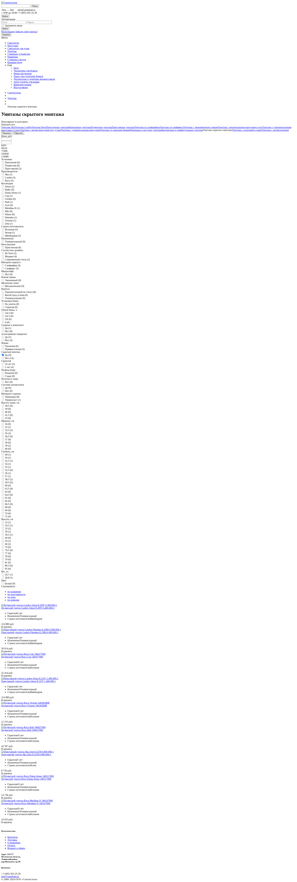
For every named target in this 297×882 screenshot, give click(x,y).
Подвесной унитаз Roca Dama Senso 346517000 (26, 779)
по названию (14, 591)
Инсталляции (21, 87)
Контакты (12, 837)
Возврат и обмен (16, 848)
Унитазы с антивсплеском (275, 130)
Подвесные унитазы (101, 127)
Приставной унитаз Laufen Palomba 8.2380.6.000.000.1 (29, 632)
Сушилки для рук (16, 59)
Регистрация (8, 31)
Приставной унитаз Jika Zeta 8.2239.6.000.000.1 (26, 754)
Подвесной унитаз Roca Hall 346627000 (22, 730)
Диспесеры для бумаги (26, 70)
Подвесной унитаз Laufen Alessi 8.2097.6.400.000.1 (28, 608)
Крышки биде (14, 62)
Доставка (12, 840)
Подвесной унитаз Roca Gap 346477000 (22, 657)
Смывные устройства (18, 54)
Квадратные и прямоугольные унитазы (182, 130)
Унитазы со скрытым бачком (115, 130)
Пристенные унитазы (57, 127)
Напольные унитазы (80, 127)
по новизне (13, 600)
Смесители (13, 43)
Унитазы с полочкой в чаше (246, 130)
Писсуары (12, 45)
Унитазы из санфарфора (147, 127)
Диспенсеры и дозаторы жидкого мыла (34, 79)
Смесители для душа (18, 48)
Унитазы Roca (39, 127)
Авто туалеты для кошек (26, 82)
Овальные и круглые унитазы (145, 130)
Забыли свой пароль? (26, 31)
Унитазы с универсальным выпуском (80, 130)
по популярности (16, 594)
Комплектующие (22, 84)
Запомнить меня (13, 25)
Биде (16, 68)
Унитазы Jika (8, 127)
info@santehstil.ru (10, 876)
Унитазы (12, 51)
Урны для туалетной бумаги (28, 76)
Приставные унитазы (123, 127)
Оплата (11, 845)
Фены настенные (23, 73)
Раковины (12, 57)
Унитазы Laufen (23, 127)
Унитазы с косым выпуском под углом (40, 130)
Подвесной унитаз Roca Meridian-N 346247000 (25, 803)
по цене (11, 597)
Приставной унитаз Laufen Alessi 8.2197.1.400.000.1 (28, 681)
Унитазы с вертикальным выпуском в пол (240, 127)
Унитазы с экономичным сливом (200, 127)
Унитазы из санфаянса (171, 127)
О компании (13, 842)
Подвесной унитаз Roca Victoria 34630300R (24, 705)
